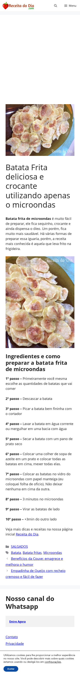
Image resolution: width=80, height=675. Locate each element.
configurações (53, 662)
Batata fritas (32, 552)
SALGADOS (19, 546)
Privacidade (15, 643)
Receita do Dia (27, 534)
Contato (12, 637)
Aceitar (11, 668)
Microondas (52, 552)
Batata (16, 552)
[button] (55, 5)
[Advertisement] (40, 62)
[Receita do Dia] (18, 5)
